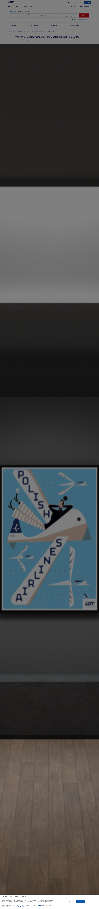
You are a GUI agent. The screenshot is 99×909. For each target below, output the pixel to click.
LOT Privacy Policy (22, 906)
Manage (71, 901)
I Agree (80, 901)
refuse (39, 905)
